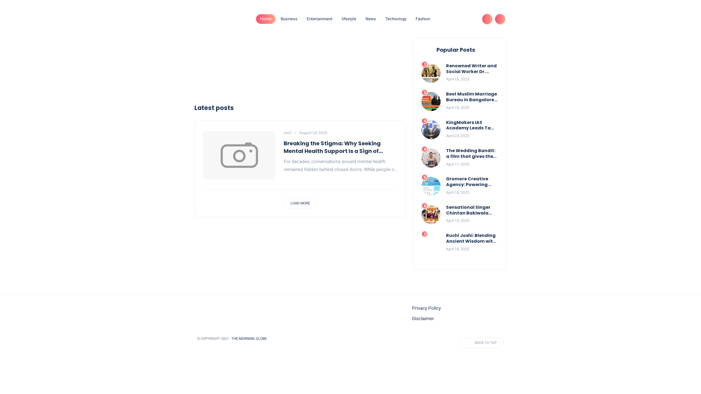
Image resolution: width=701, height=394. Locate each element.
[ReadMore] (395, 177)
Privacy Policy (426, 308)
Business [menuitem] (289, 18)
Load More (300, 203)
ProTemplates (210, 346)
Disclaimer (423, 318)
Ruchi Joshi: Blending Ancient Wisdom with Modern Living (471, 238)
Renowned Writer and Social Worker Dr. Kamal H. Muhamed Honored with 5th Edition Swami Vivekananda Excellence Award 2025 (471, 69)
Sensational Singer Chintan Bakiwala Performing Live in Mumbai (468, 210)
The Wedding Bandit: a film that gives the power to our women (470, 154)
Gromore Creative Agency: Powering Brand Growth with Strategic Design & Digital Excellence (468, 182)
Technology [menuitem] (395, 18)
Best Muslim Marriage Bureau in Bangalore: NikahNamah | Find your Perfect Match (471, 97)
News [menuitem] (371, 18)
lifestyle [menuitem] (349, 18)
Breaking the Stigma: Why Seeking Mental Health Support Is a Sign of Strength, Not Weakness (332, 147)
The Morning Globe (249, 339)
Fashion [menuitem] (423, 18)
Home (265, 18)
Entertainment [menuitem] (319, 18)
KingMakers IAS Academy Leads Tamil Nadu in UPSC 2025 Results (472, 125)
